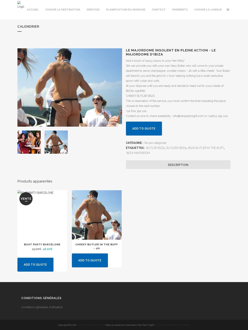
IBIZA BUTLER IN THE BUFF (206, 147)
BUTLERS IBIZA (176, 147)
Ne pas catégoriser (155, 142)
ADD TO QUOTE (144, 128)
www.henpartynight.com (90, 325)
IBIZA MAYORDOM (138, 152)
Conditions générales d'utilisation (42, 307)
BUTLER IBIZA (155, 147)
